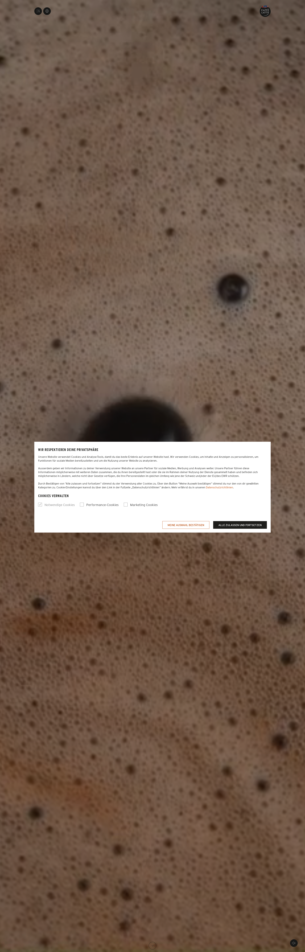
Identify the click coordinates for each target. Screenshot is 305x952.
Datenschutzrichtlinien (219, 487)
